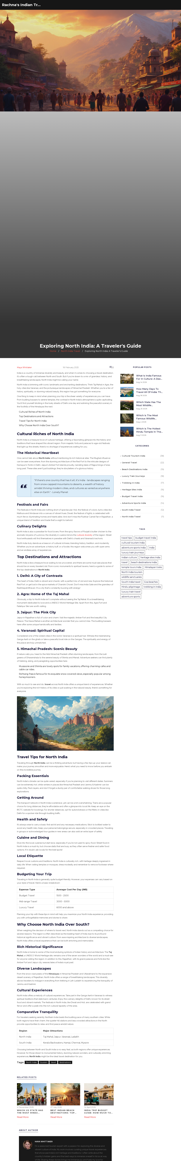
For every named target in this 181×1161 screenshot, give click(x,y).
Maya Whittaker (24, 367)
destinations (65, 1062)
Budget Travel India (132, 496)
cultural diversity (84, 535)
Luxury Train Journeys (133, 476)
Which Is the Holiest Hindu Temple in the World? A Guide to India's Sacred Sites (148, 430)
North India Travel (70, 351)
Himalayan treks (153, 567)
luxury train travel (131, 591)
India (151, 547)
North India (31, 1062)
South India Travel (131, 510)
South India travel (131, 582)
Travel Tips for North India (33, 421)
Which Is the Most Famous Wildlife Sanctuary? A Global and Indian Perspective (148, 417)
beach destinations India (144, 562)
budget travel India (145, 538)
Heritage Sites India (132, 489)
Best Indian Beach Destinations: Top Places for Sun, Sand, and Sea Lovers (65, 1111)
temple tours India (131, 567)
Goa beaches (151, 582)
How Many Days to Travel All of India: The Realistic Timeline (149, 391)
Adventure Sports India (134, 503)
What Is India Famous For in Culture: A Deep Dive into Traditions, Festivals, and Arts (149, 377)
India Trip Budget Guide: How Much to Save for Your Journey (97, 1111)
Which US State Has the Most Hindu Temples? (30, 1111)
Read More (23, 1117)
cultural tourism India (133, 543)
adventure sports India (134, 547)
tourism (43, 1062)
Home (53, 351)
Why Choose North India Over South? (39, 425)
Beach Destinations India (134, 469)
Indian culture (129, 557)
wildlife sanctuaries (132, 577)
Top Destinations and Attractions (36, 416)
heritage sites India (150, 557)
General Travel (129, 462)
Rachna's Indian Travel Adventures (22, 5)
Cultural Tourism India (133, 456)
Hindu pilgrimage (131, 587)
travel (53, 1062)
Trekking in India (131, 483)
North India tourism (132, 572)
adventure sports (131, 596)
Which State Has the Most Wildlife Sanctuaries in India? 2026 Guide (148, 404)
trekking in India (152, 587)
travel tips (127, 538)
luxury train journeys (133, 552)
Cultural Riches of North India (34, 412)
